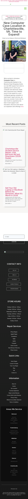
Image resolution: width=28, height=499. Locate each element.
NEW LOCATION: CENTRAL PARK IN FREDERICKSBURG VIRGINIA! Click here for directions (14, 1)
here (22, 106)
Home (7, 16)
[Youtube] (18, 295)
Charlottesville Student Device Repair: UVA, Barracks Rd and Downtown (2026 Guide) (13, 153)
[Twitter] (15, 295)
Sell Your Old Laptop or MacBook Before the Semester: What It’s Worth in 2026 (14, 192)
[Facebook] (10, 295)
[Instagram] (13, 295)
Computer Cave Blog (14, 16)
